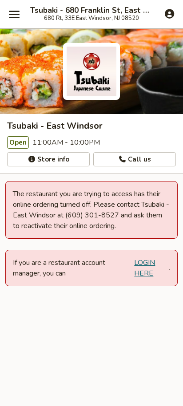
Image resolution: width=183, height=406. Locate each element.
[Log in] (169, 14)
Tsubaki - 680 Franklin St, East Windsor (91, 10)
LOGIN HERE (144, 268)
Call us (138, 159)
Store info (52, 159)
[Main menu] (14, 14)
